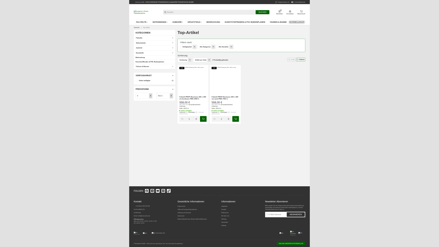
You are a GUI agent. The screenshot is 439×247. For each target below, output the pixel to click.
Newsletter (224, 222)
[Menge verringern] (182, 119)
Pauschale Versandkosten (175, 243)
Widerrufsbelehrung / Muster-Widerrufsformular (192, 219)
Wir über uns (225, 216)
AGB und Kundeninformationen (187, 209)
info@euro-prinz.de (144, 216)
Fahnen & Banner (142, 66)
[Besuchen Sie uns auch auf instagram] (163, 191)
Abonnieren (296, 214)
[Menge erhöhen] (196, 119)
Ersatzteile (140, 53)
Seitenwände (141, 43)
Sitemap (223, 219)
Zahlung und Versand (184, 212)
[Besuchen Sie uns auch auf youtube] (158, 191)
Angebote (224, 206)
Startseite (137, 27)
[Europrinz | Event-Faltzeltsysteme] (145, 12)
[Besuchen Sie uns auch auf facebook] (147, 191)
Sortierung (183, 60)
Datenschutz (181, 206)
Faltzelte (139, 38)
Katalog (223, 225)
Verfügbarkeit (187, 47)
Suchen (262, 12)
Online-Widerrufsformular (291, 243)
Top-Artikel (146, 27)
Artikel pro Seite (200, 60)
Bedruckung (140, 57)
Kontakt (223, 209)
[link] (241, 45)
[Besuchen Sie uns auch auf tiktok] (169, 191)
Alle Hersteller (224, 47)
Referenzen (225, 212)
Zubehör (139, 48)
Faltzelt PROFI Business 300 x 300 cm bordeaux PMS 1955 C (192, 98)
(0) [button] (283, 2)
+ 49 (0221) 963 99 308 (142, 206)
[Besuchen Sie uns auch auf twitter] (152, 191)
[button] (291, 59)
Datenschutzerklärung (297, 205)
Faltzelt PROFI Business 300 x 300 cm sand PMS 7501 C (225, 98)
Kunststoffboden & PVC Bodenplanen (150, 62)
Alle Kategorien (205, 47)
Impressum (181, 216)
